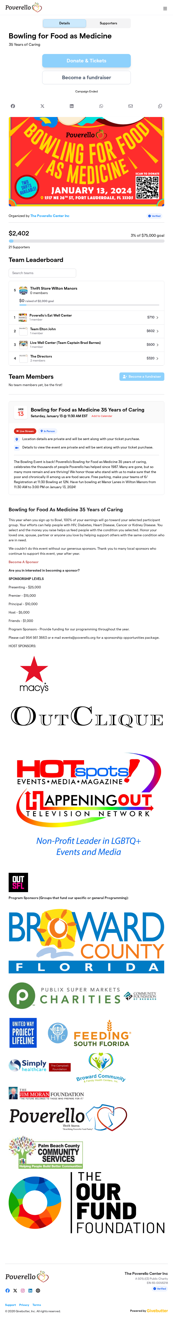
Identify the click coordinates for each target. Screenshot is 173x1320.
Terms (36, 1305)
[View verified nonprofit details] (154, 216)
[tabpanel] (86, 644)
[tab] (64, 23)
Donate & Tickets (86, 60)
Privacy (24, 1305)
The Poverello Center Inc (49, 216)
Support (10, 1305)
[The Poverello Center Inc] (23, 7)
